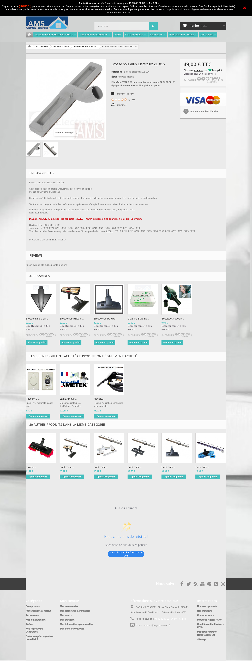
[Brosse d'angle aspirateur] (41, 299)
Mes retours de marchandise (75, 610)
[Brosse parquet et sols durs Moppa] (41, 448)
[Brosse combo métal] (75, 299)
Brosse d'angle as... (37, 318)
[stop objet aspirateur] (176, 299)
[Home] (29, 34)
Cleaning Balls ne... (138, 318)
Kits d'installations (134, 34)
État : (114, 76)
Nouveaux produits (207, 606)
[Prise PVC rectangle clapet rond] (41, 379)
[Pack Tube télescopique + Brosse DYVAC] (75, 448)
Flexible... (99, 398)
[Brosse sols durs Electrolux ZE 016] (33, 149)
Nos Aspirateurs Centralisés (93, 34)
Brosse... (31, 467)
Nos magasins (204, 610)
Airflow (117, 34)
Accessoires (156, 34)
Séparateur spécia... (172, 318)
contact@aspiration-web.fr (157, 625)
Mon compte (69, 601)
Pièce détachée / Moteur (181, 34)
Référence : (117, 71)
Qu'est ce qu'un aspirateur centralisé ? (54, 34)
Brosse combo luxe (104, 318)
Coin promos (207, 34)
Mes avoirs (65, 615)
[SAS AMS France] (57, 22)
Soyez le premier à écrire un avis (126, 554)
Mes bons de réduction (72, 628)
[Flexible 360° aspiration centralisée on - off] (109, 379)
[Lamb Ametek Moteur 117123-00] (75, 379)
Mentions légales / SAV (209, 619)
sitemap (201, 639)
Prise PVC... (33, 398)
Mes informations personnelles (76, 624)
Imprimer (121, 105)
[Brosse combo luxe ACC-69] (109, 299)
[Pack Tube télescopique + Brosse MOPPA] (210, 448)
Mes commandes (69, 606)
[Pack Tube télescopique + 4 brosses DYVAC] (109, 448)
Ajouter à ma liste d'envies (204, 111)
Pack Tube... (67, 467)
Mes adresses (67, 619)
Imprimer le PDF (125, 93)
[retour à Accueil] (29, 47)
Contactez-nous (205, 615)
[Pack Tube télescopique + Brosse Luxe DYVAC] (176, 448)
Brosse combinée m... (72, 318)
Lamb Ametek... (68, 398)
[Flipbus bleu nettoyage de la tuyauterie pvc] (143, 299)
